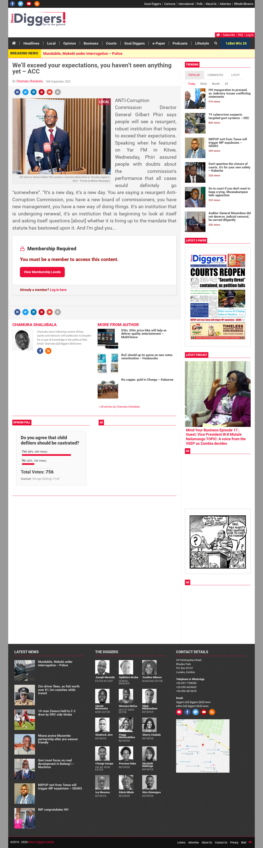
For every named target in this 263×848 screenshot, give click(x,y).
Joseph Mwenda (105, 677)
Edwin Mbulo (126, 792)
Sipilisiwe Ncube (128, 677)
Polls (200, 4)
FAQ (240, 35)
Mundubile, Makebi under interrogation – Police (82, 53)
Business (91, 43)
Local (51, 43)
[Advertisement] (176, 21)
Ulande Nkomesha (101, 707)
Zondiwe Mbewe (152, 677)
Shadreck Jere (104, 734)
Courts (111, 43)
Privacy (234, 842)
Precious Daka (127, 763)
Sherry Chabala (151, 734)
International (186, 4)
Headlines (31, 43)
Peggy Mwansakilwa (127, 736)
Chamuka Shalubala (29, 81)
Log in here (58, 290)
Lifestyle (202, 43)
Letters (181, 842)
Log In (249, 35)
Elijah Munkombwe (149, 707)
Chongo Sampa (104, 763)
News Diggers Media (41, 842)
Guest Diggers (152, 4)
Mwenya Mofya (128, 706)
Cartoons (169, 4)
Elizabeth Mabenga (147, 764)
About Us (211, 4)
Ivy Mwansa (102, 792)
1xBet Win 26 (236, 43)
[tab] (194, 75)
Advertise (225, 4)
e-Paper (158, 43)
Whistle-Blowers (243, 4)
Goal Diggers (134, 43)
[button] (17, 92)
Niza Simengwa (151, 792)
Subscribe (229, 35)
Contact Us (221, 842)
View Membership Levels (42, 272)
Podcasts (180, 43)
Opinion (69, 43)
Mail (243, 842)
